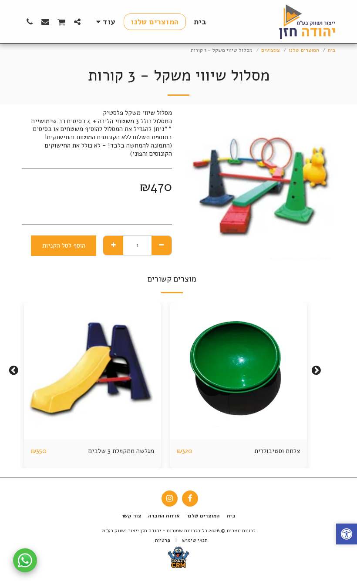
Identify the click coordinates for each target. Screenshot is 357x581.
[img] (238, 370)
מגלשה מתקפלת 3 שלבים (121, 451)
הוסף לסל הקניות (236, 436)
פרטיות (162, 540)
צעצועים (270, 50)
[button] (77, 21)
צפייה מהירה (238, 420)
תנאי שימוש (195, 540)
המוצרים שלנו (304, 50)
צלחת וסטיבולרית (277, 451)
